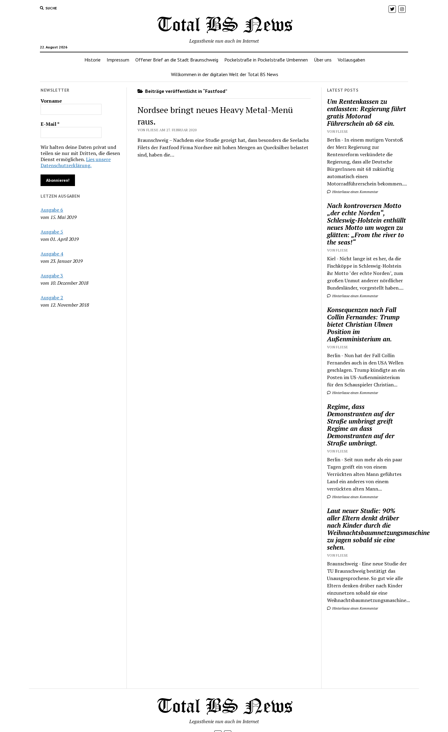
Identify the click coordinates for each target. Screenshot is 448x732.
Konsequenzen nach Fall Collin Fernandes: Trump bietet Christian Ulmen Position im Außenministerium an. (363, 324)
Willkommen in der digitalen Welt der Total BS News (224, 74)
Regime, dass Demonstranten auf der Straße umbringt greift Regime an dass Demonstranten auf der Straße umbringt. (360, 425)
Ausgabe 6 (52, 209)
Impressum (118, 60)
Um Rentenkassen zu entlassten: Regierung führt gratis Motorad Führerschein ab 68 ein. (366, 112)
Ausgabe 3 (52, 275)
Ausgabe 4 (52, 253)
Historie (92, 60)
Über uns (323, 60)
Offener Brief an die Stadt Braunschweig (176, 60)
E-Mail (50, 124)
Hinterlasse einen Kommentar (354, 191)
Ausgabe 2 (52, 297)
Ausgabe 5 (52, 231)
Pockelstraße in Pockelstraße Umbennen (266, 60)
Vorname (51, 101)
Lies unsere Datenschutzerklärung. (76, 162)
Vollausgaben (351, 60)
